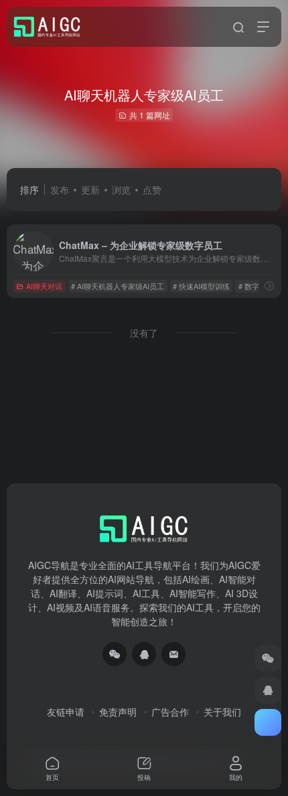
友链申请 (65, 711)
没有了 (144, 332)
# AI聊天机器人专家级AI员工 (117, 286)
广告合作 (170, 711)
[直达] (269, 285)
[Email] (173, 654)
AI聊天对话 (44, 286)
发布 (59, 189)
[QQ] (144, 654)
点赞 (152, 189)
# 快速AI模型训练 (201, 286)
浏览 (121, 189)
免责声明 (118, 711)
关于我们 (222, 711)
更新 (90, 189)
